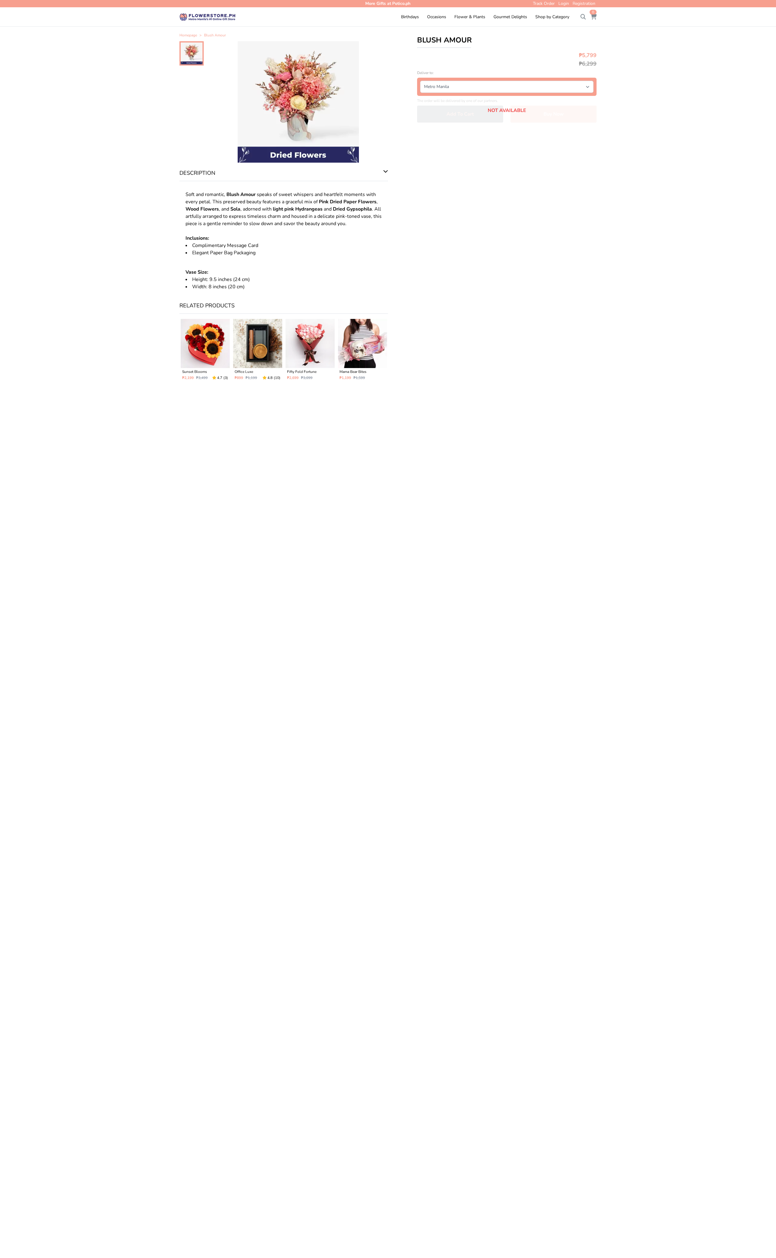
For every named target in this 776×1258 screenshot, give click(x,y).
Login (563, 3)
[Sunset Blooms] (205, 352)
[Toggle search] (583, 17)
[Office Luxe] (257, 352)
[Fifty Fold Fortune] (310, 352)
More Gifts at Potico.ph (387, 3)
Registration (584, 3)
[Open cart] (593, 17)
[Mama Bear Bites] (362, 352)
